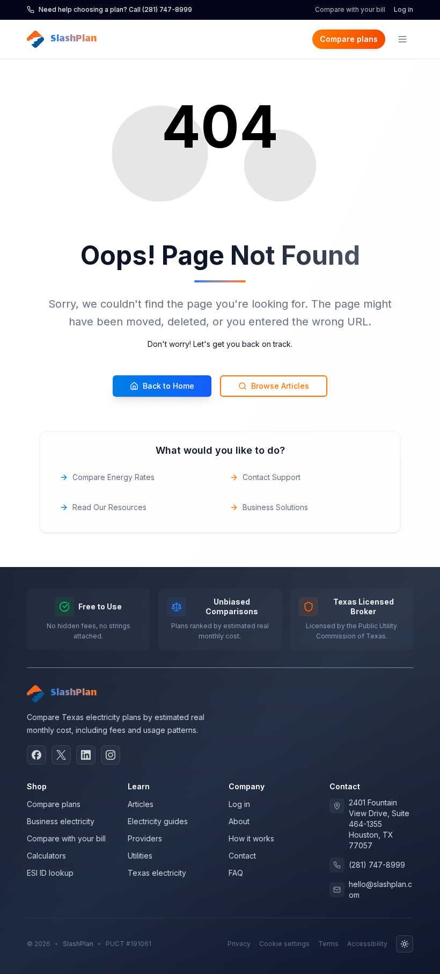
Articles (140, 804)
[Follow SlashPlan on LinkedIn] (86, 755)
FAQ (236, 872)
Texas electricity (157, 872)
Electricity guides (158, 821)
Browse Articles (280, 385)
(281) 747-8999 (377, 864)
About (239, 821)
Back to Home (168, 385)
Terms (328, 944)
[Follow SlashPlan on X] (61, 755)
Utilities (140, 855)
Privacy (239, 944)
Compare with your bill (350, 9)
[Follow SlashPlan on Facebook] (36, 755)
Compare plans (349, 38)
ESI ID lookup (50, 872)
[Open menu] (402, 39)
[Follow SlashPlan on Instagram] (110, 755)
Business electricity (60, 821)
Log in (403, 9)
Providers (145, 838)
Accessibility (367, 944)
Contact (242, 855)
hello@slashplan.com (380, 889)
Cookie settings (284, 944)
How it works (251, 838)
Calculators (46, 855)
